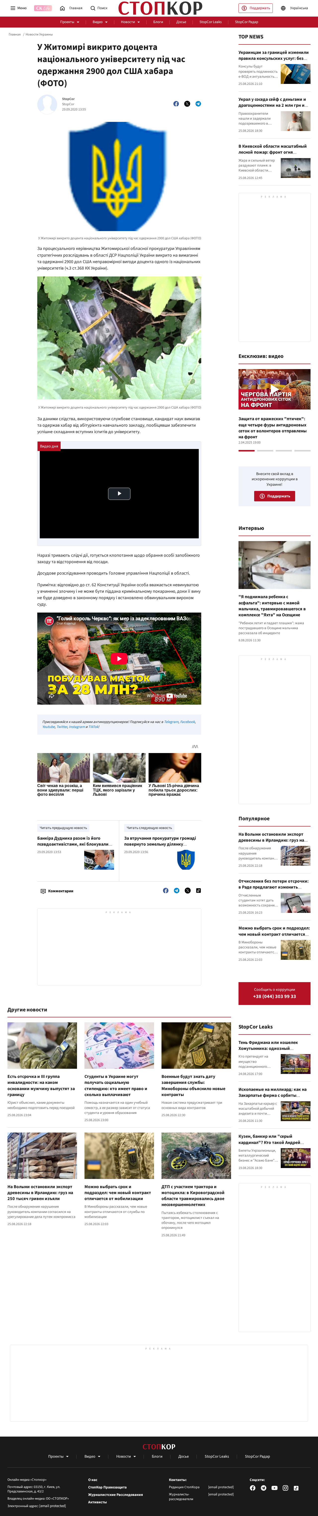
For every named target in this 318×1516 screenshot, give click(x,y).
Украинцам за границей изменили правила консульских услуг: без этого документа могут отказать (273, 58)
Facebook (187, 721)
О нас (92, 1480)
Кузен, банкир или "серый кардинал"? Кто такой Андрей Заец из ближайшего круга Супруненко (269, 1145)
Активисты (97, 1502)
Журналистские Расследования (115, 1494)
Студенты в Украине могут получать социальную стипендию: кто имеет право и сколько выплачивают (115, 1085)
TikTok (93, 726)
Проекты (67, 22)
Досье (181, 22)
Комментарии (60, 891)
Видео (98, 22)
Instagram (77, 726)
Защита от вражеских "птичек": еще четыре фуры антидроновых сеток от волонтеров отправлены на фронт (272, 428)
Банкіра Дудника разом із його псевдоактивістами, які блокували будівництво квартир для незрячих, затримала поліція (74, 847)
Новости (128, 22)
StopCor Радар (246, 22)
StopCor (68, 99)
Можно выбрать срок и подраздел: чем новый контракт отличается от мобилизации (117, 1193)
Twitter (61, 726)
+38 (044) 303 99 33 (274, 996)
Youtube (48, 726)
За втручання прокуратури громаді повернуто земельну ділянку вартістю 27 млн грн (160, 844)
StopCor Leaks (210, 22)
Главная (15, 34)
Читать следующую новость (149, 827)
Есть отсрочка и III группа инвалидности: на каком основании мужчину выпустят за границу (41, 1085)
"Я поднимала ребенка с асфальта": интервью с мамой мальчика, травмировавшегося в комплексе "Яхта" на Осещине (272, 606)
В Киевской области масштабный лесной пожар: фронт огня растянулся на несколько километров (272, 155)
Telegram (171, 721)
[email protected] (52, 1506)
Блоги (158, 22)
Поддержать (260, 8)
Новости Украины (39, 34)
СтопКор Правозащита (107, 1487)
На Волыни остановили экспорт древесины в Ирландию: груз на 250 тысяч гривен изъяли (40, 1193)
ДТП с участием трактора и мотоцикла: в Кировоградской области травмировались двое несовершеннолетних (193, 1196)
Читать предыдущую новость (63, 827)
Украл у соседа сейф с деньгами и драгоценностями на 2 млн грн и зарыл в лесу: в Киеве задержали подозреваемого (272, 108)
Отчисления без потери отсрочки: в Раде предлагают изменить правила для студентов (273, 887)
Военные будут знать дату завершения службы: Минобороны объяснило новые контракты (193, 1085)
